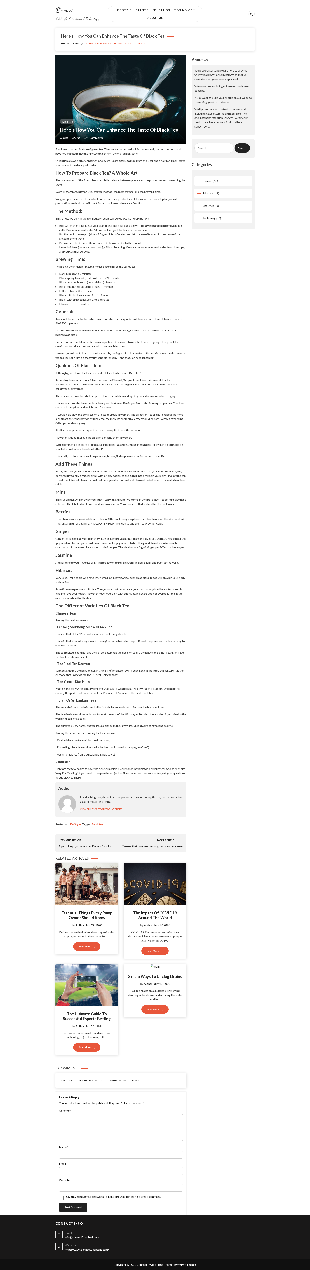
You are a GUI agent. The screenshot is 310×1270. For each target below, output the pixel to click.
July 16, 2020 (94, 1025)
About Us (155, 17)
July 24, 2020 (94, 925)
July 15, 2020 (162, 983)
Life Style (123, 10)
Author (80, 925)
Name (63, 1147)
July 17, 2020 (162, 925)
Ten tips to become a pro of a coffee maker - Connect (106, 1080)
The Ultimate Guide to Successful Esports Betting (87, 1016)
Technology (184, 10)
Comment (65, 1110)
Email (63, 1163)
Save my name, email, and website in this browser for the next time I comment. (113, 1196)
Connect (64, 11)
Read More (84, 946)
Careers (141, 10)
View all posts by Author (95, 808)
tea (101, 824)
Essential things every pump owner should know (87, 915)
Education (161, 10)
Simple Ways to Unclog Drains (155, 976)
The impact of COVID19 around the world (155, 915)
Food (95, 824)
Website (117, 808)
